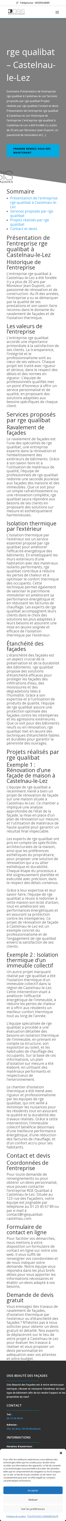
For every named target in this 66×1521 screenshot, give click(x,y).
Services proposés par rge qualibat (31, 213)
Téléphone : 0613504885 (35, 3)
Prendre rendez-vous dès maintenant (32, 150)
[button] (61, 1453)
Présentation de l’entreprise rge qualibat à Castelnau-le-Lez (34, 202)
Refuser (33, 1499)
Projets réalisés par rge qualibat (29, 222)
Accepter (33, 1490)
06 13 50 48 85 (15, 1418)
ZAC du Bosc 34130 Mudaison (24, 1428)
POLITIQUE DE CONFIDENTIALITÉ (42, 1516)
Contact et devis (23, 228)
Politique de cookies (16, 1516)
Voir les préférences (33, 1509)
